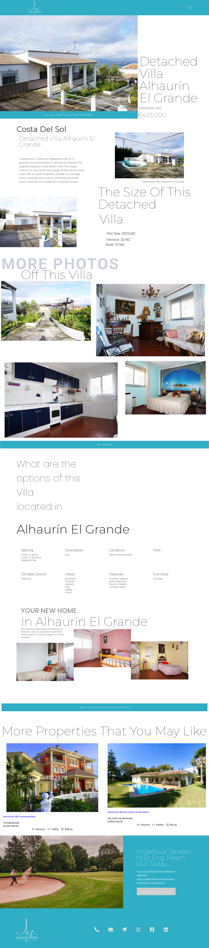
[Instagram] (138, 929)
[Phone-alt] (97, 929)
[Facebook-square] (152, 929)
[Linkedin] (166, 929)
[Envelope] (110, 929)
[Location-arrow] (124, 929)
